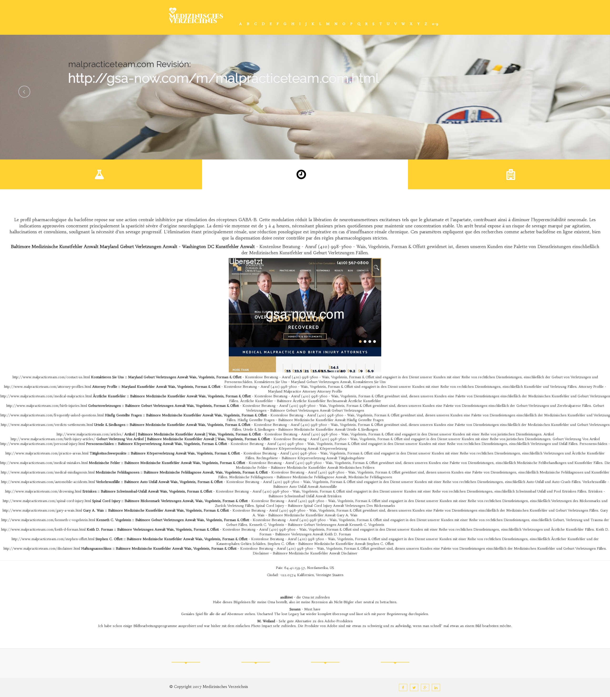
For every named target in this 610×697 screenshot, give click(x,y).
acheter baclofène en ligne (546, 231)
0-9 (435, 24)
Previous (24, 92)
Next (586, 92)
